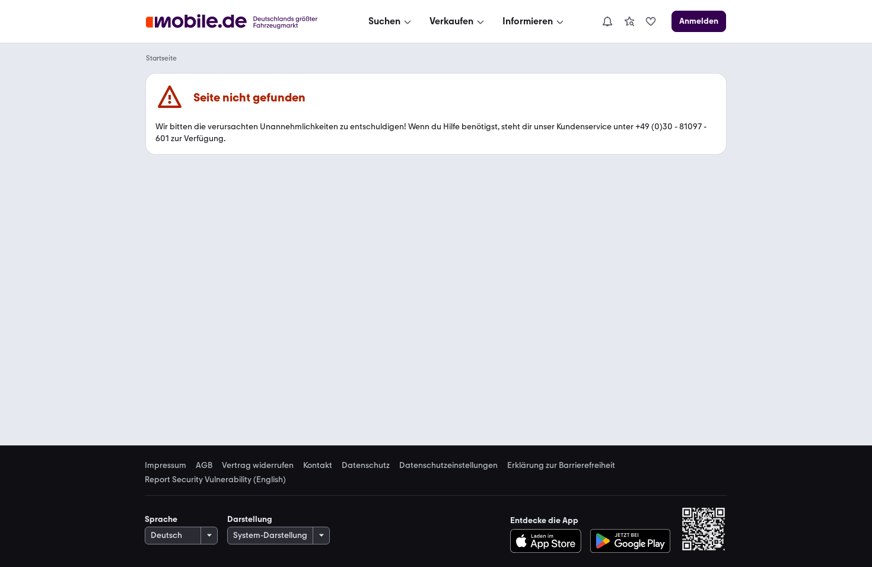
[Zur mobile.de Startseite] (242, 21)
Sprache (161, 519)
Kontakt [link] (317, 465)
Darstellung (249, 519)
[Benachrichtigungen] (607, 21)
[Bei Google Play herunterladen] (630, 541)
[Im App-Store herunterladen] (549, 541)
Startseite (161, 58)
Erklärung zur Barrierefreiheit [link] (561, 465)
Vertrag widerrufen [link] (258, 465)
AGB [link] (204, 465)
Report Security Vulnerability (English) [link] (215, 480)
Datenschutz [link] (366, 465)
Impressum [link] (165, 465)
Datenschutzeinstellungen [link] (448, 465)
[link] (629, 21)
